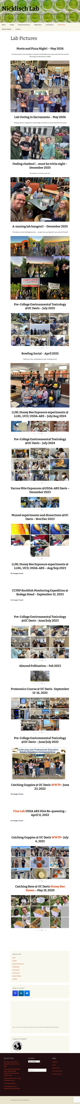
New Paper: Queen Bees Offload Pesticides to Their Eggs (12, 1064)
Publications (38, 25)
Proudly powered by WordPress (20, 1100)
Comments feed (57, 1071)
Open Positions (6, 29)
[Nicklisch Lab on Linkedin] (21, 993)
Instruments (49, 25)
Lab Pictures (61, 25)
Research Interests (24, 25)
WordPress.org (56, 1074)
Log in (54, 1065)
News (3, 25)
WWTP (56, 785)
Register (54, 1062)
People (12, 25)
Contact (18, 29)
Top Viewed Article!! (9, 1083)
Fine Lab (19, 811)
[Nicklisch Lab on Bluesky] (27, 993)
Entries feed (56, 1068)
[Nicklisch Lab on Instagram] (15, 993)
